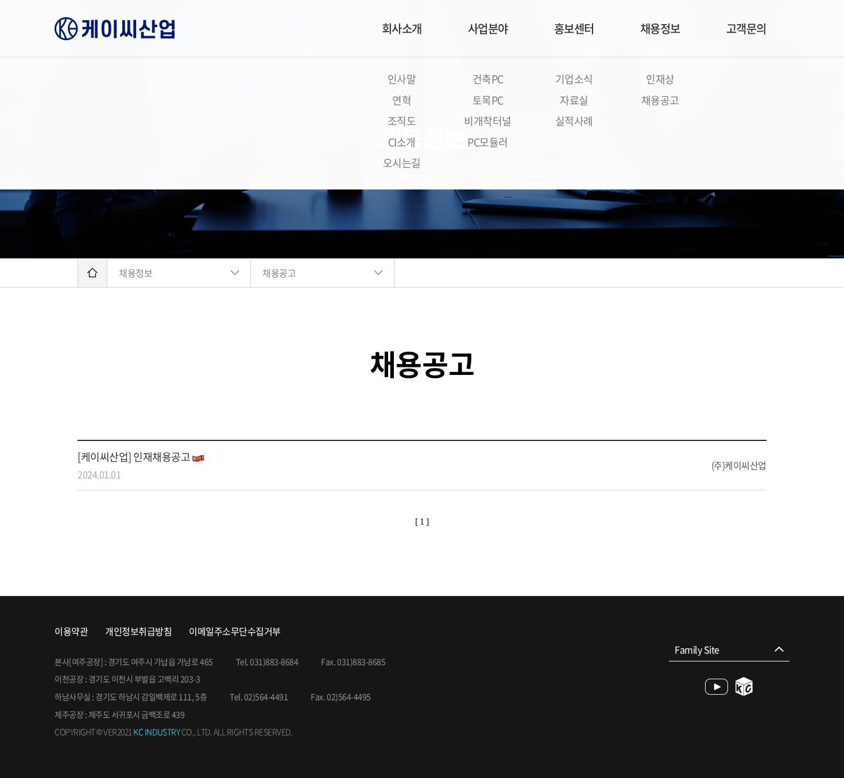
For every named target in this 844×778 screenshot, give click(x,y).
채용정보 (660, 28)
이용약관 (71, 631)
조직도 (402, 121)
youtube (716, 687)
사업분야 (488, 28)
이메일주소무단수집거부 (235, 631)
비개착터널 (488, 121)
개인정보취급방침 (138, 631)
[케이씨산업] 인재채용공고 (134, 457)
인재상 (660, 79)
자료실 (574, 100)
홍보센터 (574, 28)
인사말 (402, 79)
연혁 (401, 100)
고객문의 (746, 28)
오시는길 (402, 163)
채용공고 (660, 100)
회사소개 (402, 28)
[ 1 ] (422, 522)
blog (744, 686)
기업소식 (574, 79)
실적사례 (574, 121)
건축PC (488, 79)
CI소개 (402, 142)
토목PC (488, 100)
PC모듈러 (487, 142)
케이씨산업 (115, 28)
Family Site (697, 649)
